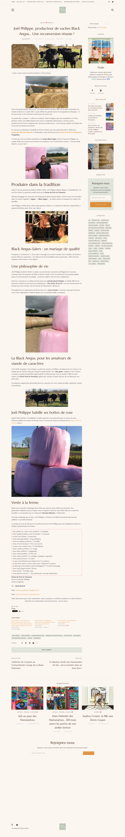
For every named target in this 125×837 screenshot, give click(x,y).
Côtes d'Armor (25, 635)
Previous (15, 709)
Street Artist (105, 261)
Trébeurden (101, 263)
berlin (108, 225)
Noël (100, 251)
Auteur (102, 225)
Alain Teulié (104, 220)
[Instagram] (112, 2)
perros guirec (105, 256)
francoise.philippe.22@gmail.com (27, 590)
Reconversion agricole (19, 638)
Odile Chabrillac (94, 253)
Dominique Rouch (104, 235)
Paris (102, 253)
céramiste (92, 233)
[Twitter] (26, 643)
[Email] (33, 643)
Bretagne (106, 146)
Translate (103, 27)
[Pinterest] (29, 643)
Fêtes (105, 238)
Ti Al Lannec (92, 263)
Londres (107, 248)
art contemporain (102, 222)
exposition (98, 238)
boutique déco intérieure (96, 228)
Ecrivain (91, 238)
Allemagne (92, 222)
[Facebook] (109, 2)
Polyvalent (77, 635)
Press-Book (106, 258)
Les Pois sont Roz (107, 246)
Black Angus (16, 635)
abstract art (95, 220)
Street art (96, 261)
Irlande (91, 246)
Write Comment (46, 650)
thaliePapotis (26, 39)
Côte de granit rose (102, 233)
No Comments (39, 39)
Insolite (50, 22)
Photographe (93, 258)
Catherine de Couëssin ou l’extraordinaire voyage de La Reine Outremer (27, 665)
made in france (93, 251)
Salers (30, 638)
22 (89, 220)
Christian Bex (105, 230)
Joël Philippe (68, 635)
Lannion (97, 246)
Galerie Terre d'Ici (94, 240)
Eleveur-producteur (38, 635)
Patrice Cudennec (94, 256)
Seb (90, 261)
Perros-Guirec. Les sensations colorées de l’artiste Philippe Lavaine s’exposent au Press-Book (45, 622)
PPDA (99, 258)
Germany (104, 240)
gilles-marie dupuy (94, 243)
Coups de (43, 22)
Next (109, 709)
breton (91, 230)
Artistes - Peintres (96, 146)
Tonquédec (37, 638)
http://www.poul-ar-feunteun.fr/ (28, 594)
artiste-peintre (93, 225)
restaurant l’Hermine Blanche (21, 132)
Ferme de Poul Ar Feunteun (54, 635)
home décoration (107, 243)
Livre (90, 248)
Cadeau (97, 230)
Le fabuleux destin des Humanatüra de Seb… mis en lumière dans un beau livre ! (65, 665)
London (101, 248)
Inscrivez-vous (100, 204)
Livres (95, 248)
